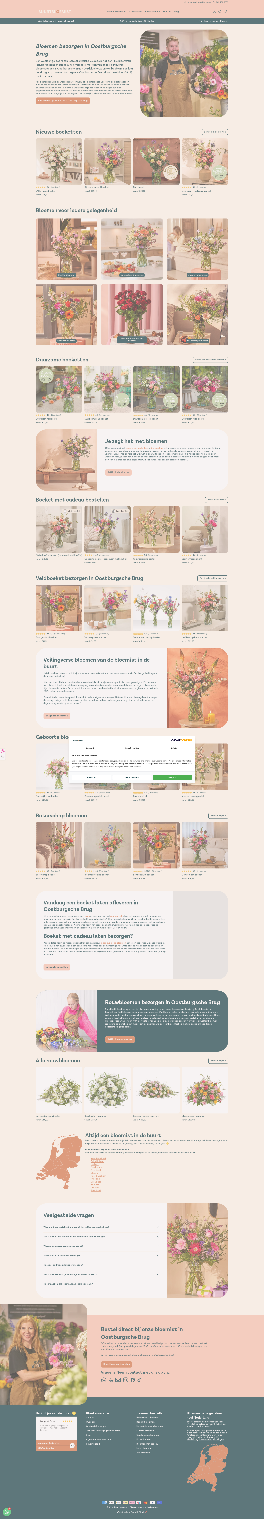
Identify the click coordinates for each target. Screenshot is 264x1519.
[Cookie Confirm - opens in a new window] (181, 740)
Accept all (172, 777)
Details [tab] (174, 748)
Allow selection (132, 777)
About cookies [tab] (132, 748)
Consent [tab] (90, 748)
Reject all (91, 777)
